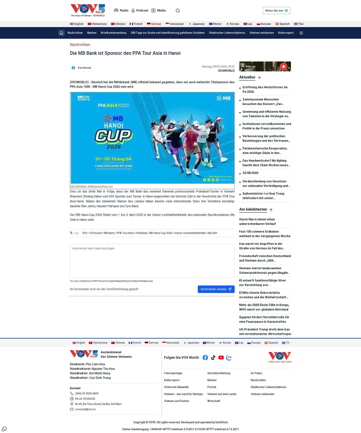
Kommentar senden (213, 289)
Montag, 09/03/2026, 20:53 (218, 66)
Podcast (142, 10)
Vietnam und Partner (176, 401)
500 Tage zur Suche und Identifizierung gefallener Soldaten (168, 32)
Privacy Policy (121, 281)
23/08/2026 (250, 173)
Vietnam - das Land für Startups (183, 394)
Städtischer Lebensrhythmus (227, 32)
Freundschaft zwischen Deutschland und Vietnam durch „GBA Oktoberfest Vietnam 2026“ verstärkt (265, 258)
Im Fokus (256, 373)
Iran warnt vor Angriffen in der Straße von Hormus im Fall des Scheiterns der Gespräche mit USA (264, 246)
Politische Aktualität (176, 387)
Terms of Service (140, 281)
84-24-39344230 (85, 398)
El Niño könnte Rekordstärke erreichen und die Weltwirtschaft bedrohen (262, 295)
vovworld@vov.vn (85, 409)
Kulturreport (286, 32)
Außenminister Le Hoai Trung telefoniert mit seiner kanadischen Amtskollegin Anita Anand (265, 196)
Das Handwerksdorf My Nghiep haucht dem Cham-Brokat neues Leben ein (265, 163)
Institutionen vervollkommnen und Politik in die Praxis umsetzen (267, 126)
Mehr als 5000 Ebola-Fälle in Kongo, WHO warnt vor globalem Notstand (264, 307)
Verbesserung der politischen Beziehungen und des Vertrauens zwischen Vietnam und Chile (266, 138)
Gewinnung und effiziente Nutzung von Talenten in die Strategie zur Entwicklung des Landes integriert (267, 114)
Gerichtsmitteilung (218, 373)
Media (161, 10)
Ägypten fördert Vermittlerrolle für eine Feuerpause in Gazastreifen (264, 319)
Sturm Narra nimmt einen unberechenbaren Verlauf (257, 222)
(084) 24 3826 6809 (86, 393)
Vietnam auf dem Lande (221, 394)
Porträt (211, 387)
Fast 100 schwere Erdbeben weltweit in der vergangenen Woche (264, 234)
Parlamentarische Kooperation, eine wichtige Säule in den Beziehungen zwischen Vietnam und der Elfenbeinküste (265, 151)
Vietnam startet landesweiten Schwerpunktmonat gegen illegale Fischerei (263, 270)
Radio (124, 10)
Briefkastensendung (113, 32)
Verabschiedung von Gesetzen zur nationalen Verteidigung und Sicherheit (265, 184)
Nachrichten (75, 32)
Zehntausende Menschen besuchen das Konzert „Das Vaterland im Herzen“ (262, 102)
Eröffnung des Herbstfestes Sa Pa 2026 (265, 89)
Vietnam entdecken (262, 32)
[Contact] (4, 428)
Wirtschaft (213, 401)
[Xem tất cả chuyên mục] (301, 33)
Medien (91, 32)
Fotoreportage (173, 373)
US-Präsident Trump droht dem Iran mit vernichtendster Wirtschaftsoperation (265, 332)
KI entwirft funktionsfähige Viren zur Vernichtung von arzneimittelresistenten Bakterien (263, 283)
